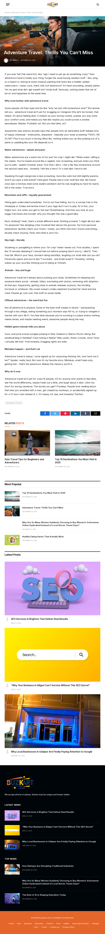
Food (58, 923)
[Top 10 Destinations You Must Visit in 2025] (77, 443)
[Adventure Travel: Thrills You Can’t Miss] (12, 511)
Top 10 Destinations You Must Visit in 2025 (76, 461)
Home (7, 12)
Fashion (49, 923)
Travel (8, 45)
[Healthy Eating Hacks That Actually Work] (12, 540)
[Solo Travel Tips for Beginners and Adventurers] (27, 443)
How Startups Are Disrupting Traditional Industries (48, 866)
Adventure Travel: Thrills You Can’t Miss (42, 507)
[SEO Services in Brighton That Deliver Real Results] (52, 588)
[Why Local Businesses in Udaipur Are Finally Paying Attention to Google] (52, 721)
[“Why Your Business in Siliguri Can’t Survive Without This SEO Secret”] (52, 655)
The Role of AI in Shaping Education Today (44, 895)
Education (39, 923)
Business (28, 923)
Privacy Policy (68, 927)
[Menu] (8, 4)
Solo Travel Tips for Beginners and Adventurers (24, 461)
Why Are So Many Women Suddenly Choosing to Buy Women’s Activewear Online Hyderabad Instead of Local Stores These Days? (60, 524)
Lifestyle (95, 923)
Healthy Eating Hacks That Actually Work (43, 536)
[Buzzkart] (52, 4)
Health (66, 923)
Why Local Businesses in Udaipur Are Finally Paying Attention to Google (51, 751)
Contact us (54, 927)
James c (15, 60)
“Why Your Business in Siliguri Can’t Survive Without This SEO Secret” (50, 685)
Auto (19, 923)
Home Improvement (80, 923)
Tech (36, 927)
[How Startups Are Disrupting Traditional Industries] (12, 869)
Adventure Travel (14, 403)
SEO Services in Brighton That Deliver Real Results (39, 619)
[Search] (97, 4)
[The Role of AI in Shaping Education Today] (12, 898)
